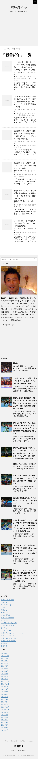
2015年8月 (4, 692)
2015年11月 (5, 684)
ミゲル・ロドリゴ (27, 113)
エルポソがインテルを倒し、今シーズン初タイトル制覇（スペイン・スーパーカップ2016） (25, 380)
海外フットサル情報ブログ (19, 750)
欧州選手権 (4, 612)
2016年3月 (4, 674)
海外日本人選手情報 (7, 618)
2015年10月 (5, 686)
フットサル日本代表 (7, 625)
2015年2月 (4, 702)
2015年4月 (4, 699)
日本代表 (29, 76)
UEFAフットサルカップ (9, 623)
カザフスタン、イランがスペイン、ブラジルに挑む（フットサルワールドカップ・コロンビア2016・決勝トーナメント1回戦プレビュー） (25, 550)
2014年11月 (5, 709)
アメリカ (4, 628)
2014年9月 (4, 715)
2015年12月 (5, 681)
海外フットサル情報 (7, 600)
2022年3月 (4, 653)
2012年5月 (4, 720)
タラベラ (30, 78)
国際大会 (4, 610)
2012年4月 (4, 722)
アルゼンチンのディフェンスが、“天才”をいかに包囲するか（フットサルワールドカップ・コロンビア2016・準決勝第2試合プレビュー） (25, 428)
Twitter (7, 741)
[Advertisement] (19, 30)
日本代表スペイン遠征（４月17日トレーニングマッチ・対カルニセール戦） (25, 165)
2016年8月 (4, 661)
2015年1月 (4, 704)
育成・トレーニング (7, 636)
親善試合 (23, 78)
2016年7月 (4, 663)
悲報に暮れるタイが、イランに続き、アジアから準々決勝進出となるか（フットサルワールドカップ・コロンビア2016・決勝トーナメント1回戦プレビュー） (25, 525)
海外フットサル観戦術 (8, 641)
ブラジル (4, 607)
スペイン (24, 145)
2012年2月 (4, 727)
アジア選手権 (5, 615)
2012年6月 (4, 717)
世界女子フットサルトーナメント (12, 633)
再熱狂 (15, 363)
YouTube (22, 741)
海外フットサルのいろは (9, 638)
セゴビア (18, 147)
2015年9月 (4, 689)
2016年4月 (4, 671)
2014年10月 (5, 712)
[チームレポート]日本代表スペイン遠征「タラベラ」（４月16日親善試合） (25, 223)
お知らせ (4, 646)
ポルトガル (4, 620)
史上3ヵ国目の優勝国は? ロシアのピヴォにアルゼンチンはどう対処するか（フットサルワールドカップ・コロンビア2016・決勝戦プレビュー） (25, 403)
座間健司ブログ (19, 7)
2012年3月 (4, 725)
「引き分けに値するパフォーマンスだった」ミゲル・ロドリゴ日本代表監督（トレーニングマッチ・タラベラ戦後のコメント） (25, 102)
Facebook (14, 741)
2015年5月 (4, 697)
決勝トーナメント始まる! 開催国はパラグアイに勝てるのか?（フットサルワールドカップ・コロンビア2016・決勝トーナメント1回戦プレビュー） (25, 575)
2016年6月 (4, 666)
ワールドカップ (6, 605)
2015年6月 (4, 694)
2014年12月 (5, 707)
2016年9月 (4, 658)
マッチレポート (20, 76)
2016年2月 (4, 676)
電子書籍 (4, 643)
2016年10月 (5, 656)
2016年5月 (4, 668)
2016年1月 (4, 679)
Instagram (30, 741)
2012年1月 (4, 730)
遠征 (18, 78)
